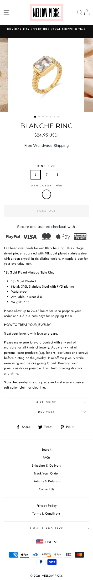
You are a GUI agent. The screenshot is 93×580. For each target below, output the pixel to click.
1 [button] (35, 117)
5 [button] (51, 117)
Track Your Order (46, 473)
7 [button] (58, 117)
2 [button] (39, 117)
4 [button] (47, 117)
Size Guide (46, 402)
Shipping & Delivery (46, 465)
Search (46, 449)
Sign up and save (46, 528)
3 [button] (43, 117)
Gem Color (46, 185)
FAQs (46, 457)
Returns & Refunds (46, 481)
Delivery (46, 412)
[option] (46, 75)
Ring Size (46, 166)
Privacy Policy (46, 505)
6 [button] (55, 117)
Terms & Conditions (46, 513)
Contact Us (46, 489)
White (46, 194)
